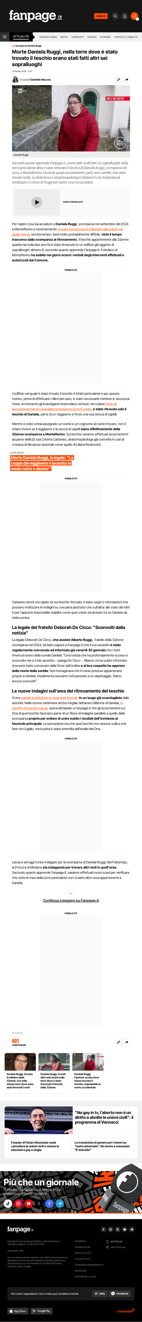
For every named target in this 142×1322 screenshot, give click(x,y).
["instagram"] (18, 1203)
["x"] (39, 1203)
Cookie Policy (83, 1259)
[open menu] (4, 37)
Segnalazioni (82, 1247)
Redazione (81, 1270)
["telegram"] (59, 1203)
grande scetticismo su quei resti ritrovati (49, 698)
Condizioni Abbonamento (89, 1264)
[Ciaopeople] (126, 1312)
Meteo (64, 36)
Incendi (92, 36)
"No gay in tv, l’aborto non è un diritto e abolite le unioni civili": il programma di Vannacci (104, 1117)
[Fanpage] (20, 1229)
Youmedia (80, 1241)
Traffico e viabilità (125, 36)
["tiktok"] (8, 1203)
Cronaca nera (48, 36)
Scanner (105, 36)
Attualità (21, 36)
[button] (126, 79)
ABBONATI (101, 16)
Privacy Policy (83, 1253)
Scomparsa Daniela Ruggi (28, 46)
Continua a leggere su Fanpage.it (71, 900)
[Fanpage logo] (31, 16)
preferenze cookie (85, 1276)
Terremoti (77, 36)
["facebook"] (49, 1203)
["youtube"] (28, 1203)
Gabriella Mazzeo (40, 79)
